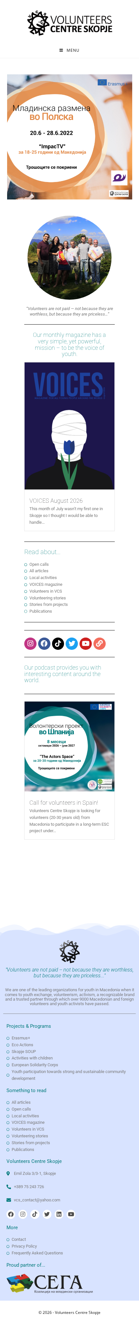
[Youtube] (86, 644)
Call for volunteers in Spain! (63, 802)
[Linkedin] (59, 1214)
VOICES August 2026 (56, 500)
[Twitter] (72, 644)
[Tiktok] (58, 644)
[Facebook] (44, 644)
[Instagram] (30, 644)
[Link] (99, 644)
